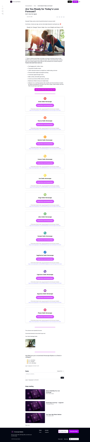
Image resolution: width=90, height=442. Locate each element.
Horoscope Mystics (28, 5)
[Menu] (79, 1)
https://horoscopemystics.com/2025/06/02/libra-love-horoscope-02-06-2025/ (45, 225)
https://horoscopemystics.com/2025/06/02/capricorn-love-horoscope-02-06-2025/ (45, 283)
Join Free (75, 1)
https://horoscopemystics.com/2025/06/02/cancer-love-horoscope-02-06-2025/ (45, 167)
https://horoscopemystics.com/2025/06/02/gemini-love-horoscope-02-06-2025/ (45, 148)
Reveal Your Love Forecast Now (45, 105)
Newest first (59, 371)
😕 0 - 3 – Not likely (31, 360)
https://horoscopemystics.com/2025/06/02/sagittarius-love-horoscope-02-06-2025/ (45, 264)
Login (70, 1)
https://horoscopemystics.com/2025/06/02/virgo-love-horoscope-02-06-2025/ (45, 206)
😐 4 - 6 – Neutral (30, 361)
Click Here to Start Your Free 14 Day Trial (45, 89)
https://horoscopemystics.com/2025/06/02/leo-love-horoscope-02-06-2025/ (45, 187)
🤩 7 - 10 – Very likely (31, 362)
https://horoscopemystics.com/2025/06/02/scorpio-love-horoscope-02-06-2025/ (45, 244)
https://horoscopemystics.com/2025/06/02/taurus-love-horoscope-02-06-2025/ (45, 129)
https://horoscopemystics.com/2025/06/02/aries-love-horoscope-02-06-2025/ (45, 110)
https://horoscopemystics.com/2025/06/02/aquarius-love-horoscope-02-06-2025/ (45, 302)
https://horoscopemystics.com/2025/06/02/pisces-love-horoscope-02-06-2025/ (45, 321)
